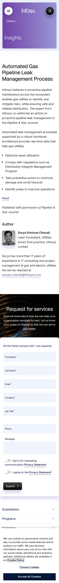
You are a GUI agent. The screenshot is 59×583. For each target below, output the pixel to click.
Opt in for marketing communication (25, 462)
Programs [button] (9, 519)
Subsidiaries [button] (10, 509)
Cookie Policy (16, 560)
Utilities (10, 21)
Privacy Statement (35, 464)
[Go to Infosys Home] (29, 11)
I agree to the (32, 472)
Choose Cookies (29, 567)
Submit (10, 486)
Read (5, 198)
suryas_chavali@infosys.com (21, 274)
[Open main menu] (8, 11)
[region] (29, 555)
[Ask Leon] (50, 11)
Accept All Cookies (29, 576)
